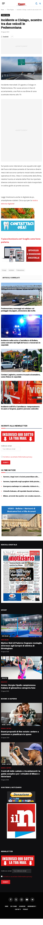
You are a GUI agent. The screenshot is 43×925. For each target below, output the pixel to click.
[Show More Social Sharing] (12, 36)
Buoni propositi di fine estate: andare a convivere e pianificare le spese (20, 733)
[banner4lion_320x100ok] (17, 213)
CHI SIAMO (13, 906)
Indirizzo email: (6, 871)
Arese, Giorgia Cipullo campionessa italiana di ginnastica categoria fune (18, 686)
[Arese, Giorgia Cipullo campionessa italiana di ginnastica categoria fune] (21, 667)
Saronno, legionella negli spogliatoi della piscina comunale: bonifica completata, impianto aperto (21, 482)
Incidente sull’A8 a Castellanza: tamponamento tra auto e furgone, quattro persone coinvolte (20, 407)
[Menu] (3, 3)
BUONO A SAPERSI (6, 725)
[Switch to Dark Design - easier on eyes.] (36, 3)
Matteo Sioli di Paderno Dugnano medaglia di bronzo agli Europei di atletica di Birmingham (21, 645)
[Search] (40, 3)
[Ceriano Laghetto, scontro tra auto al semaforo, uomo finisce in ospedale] (21, 360)
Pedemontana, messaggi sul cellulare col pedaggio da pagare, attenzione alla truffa (18, 309)
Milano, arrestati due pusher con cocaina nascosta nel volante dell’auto (22, 496)
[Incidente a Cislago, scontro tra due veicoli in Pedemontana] (21, 68)
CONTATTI (18, 909)
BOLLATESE (4, 678)
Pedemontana (20, 270)
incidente (11, 270)
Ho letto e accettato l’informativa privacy (17, 457)
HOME (6, 906)
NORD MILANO (5, 636)
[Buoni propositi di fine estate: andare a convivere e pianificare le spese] (21, 714)
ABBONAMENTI (32, 906)
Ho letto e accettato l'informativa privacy (17, 876)
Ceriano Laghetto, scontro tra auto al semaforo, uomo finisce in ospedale (20, 376)
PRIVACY (25, 909)
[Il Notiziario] (21, 3)
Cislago (4, 270)
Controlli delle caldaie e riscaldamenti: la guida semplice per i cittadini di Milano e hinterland (20, 773)
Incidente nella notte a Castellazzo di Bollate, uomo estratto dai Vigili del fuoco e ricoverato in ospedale (20, 343)
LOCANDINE (22, 906)
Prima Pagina (5, 15)
